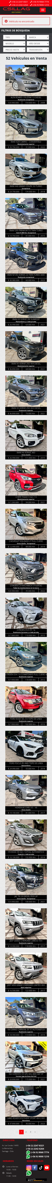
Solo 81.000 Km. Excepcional (26, 233)
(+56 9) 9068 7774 (40, 1152)
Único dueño (26, 810)
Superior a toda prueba (26, 854)
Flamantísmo (26, 765)
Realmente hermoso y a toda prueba (26, 632)
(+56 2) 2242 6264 (35, 1148)
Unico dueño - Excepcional (26, 543)
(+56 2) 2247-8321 (20, 1)
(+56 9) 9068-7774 (41, 1)
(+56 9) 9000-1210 (41, 5)
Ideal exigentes (26, 987)
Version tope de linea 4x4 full (26, 1076)
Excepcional (26, 188)
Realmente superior (26, 410)
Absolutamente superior (26, 144)
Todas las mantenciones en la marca (26, 588)
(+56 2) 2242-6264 (20, 5)
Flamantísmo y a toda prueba (26, 321)
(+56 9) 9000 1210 (40, 1156)
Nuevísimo (26, 1120)
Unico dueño (26, 455)
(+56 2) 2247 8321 (35, 1145)
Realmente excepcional (26, 100)
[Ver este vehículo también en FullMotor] (36, 1180)
